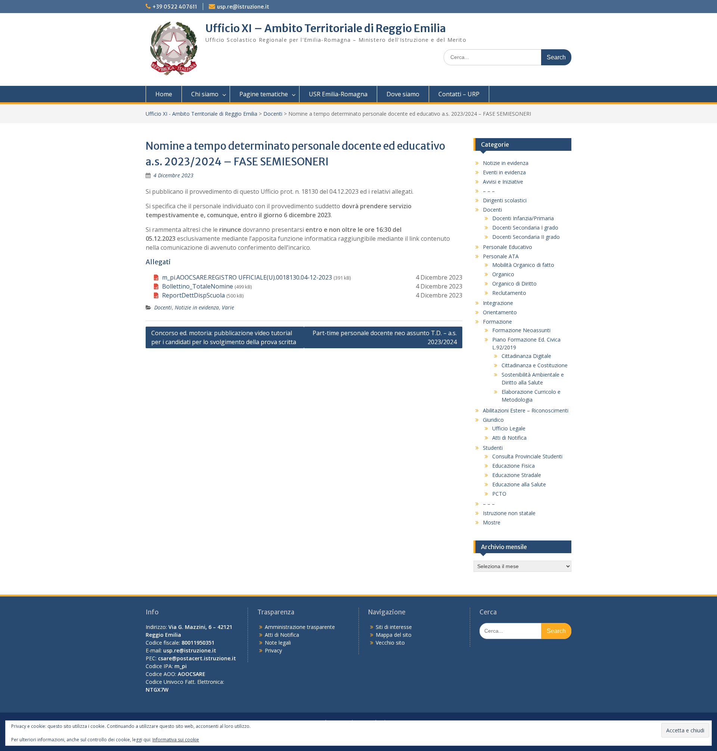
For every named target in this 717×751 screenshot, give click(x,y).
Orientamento (500, 312)
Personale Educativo (507, 246)
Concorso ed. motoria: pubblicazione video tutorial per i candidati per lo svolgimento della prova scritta (223, 337)
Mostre (491, 522)
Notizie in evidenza (197, 307)
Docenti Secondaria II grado (526, 236)
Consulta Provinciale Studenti (527, 456)
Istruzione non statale (509, 513)
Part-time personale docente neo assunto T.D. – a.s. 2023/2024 (385, 337)
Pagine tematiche (263, 94)
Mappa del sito (394, 634)
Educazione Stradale (516, 475)
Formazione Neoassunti (521, 330)
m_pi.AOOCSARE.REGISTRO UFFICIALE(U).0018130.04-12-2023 (247, 277)
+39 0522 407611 (174, 6)
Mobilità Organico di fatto (523, 264)
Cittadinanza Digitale (526, 355)
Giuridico (493, 419)
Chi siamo (204, 94)
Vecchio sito (390, 642)
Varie (228, 307)
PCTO (499, 493)
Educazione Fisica (513, 465)
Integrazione (498, 302)
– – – (489, 190)
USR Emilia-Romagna (338, 94)
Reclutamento (509, 292)
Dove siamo (403, 94)
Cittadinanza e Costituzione (535, 365)
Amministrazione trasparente (300, 626)
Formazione (497, 321)
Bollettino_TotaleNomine (197, 286)
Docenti (272, 113)
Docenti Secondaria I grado (525, 227)
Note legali (278, 642)
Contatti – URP (458, 94)
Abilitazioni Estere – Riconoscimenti (525, 410)
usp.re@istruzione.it (243, 6)
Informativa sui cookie (175, 739)
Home (163, 94)
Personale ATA (501, 256)
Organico (503, 274)
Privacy (273, 650)
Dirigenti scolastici (505, 200)
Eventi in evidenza (504, 172)
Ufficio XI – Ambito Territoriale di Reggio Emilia (325, 28)
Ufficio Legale (508, 428)
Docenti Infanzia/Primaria (523, 218)
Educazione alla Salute (519, 484)
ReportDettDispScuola (193, 295)
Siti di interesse (394, 626)
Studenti (493, 447)
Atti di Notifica (509, 437)
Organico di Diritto (514, 283)
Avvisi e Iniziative (503, 181)
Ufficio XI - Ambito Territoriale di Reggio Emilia (201, 113)
